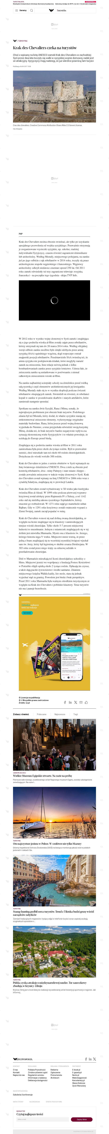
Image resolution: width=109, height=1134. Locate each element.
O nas (15, 1070)
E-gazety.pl (77, 1072)
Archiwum (55, 1078)
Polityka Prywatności (36, 1070)
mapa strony (18, 1102)
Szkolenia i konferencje (23, 1095)
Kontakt (16, 1072)
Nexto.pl (75, 1075)
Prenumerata (56, 1075)
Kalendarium (35, 1102)
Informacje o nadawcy (37, 1078)
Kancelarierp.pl (78, 1080)
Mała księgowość (79, 1078)
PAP (21, 234)
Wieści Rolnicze (78, 1083)
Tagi (75, 714)
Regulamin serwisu (36, 1075)
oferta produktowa (54, 1102)
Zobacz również (21, 714)
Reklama (54, 1070)
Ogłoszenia (55, 1072)
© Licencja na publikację (29, 698)
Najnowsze (59, 714)
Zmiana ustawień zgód (37, 1072)
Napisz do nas (19, 1075)
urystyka (61, 10)
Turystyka (22, 41)
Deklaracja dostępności (37, 1080)
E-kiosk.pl (76, 1070)
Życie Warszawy (79, 1086)
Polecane (41, 714)
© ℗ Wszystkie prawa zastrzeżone (34, 700)
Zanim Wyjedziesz (19, 773)
